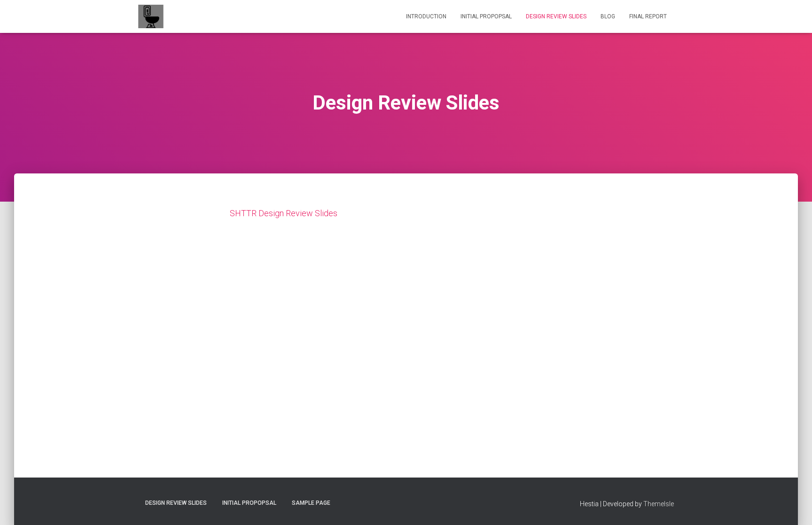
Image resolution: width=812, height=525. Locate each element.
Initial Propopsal (486, 16)
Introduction (426, 16)
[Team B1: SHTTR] (151, 16)
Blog (608, 16)
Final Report (648, 16)
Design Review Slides (556, 16)
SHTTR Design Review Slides (283, 213)
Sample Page (311, 503)
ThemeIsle (658, 504)
